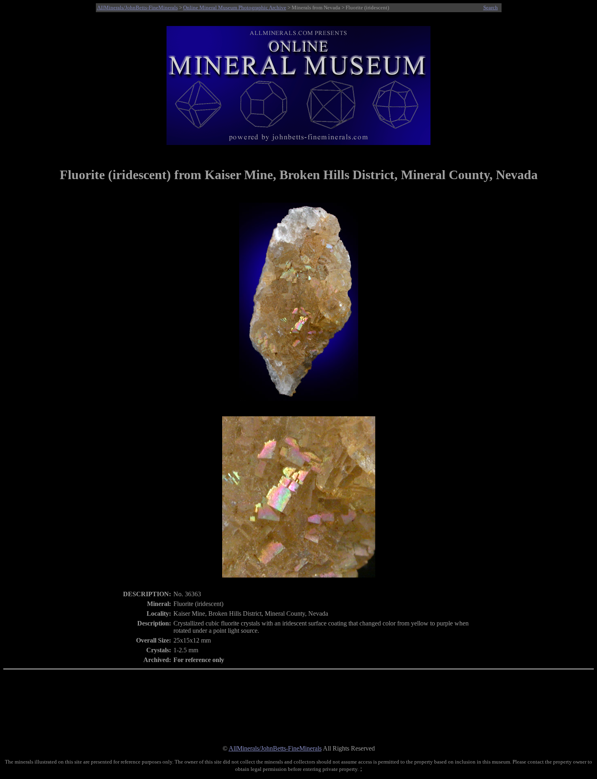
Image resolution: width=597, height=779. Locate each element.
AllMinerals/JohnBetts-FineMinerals (137, 7)
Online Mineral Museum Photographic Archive (234, 7)
